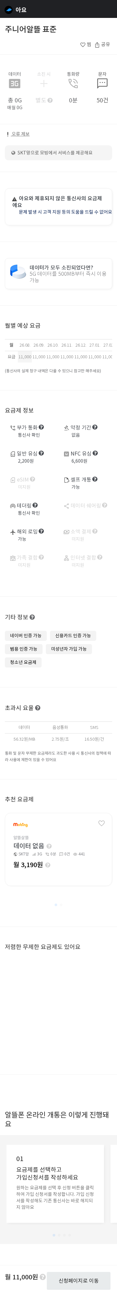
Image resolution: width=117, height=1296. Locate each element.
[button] (56, 905)
